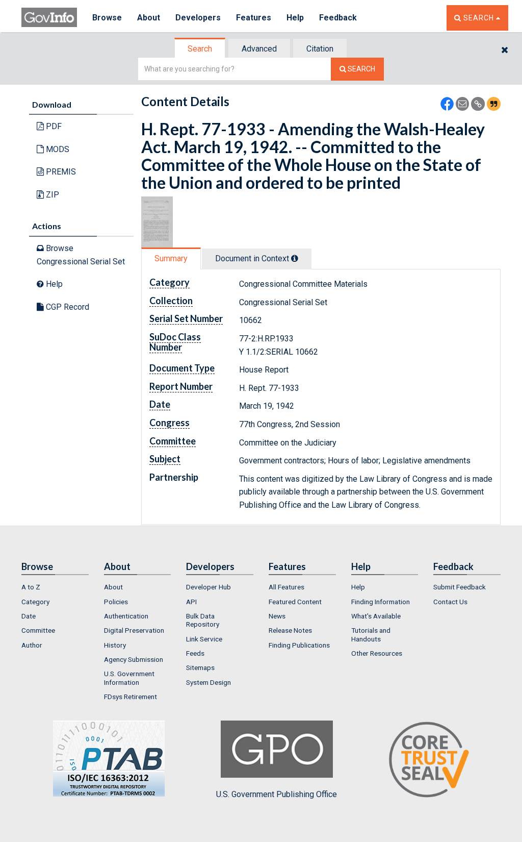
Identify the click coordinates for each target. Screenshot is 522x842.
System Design (208, 682)
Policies (116, 602)
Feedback (338, 17)
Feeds (195, 653)
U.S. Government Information (129, 678)
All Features (286, 587)
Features (253, 17)
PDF (53, 126)
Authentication (126, 616)
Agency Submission (133, 659)
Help (295, 17)
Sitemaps (200, 667)
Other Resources (376, 653)
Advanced (259, 49)
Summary (171, 258)
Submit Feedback (459, 587)
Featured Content (295, 602)
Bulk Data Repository (202, 620)
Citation (319, 49)
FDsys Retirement (130, 696)
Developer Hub (208, 587)
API (191, 602)
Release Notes (290, 630)
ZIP (51, 195)
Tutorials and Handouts (370, 634)
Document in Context (253, 258)
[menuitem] (55, 586)
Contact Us (450, 602)
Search (200, 49)
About (148, 17)
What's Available (376, 616)
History (115, 645)
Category (35, 602)
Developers (198, 17)
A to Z (30, 587)
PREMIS (60, 172)
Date (28, 616)
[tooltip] (294, 258)
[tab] (200, 49)
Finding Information (380, 602)
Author (31, 645)
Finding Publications (299, 645)
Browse (107, 17)
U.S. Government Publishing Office (276, 794)
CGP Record (66, 307)
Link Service (204, 639)
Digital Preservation (134, 630)
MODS (56, 149)
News (277, 616)
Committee (38, 630)
